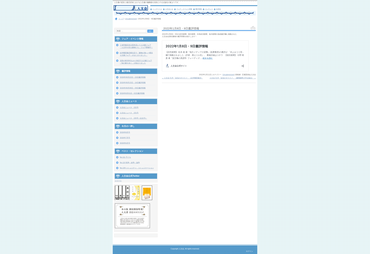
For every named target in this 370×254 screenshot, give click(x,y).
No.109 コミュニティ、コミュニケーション (137, 168)
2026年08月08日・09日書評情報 (133, 88)
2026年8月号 (125, 132)
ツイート (118, 181)
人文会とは (169, 9)
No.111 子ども (125, 157)
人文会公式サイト (131, 8)
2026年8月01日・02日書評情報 (132, 93)
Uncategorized (228, 75)
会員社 (218, 9)
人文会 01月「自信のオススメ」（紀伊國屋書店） (182, 78)
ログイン (249, 251)
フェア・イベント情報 (184, 9)
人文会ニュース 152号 (129, 107)
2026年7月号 (125, 138)
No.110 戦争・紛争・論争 (130, 163)
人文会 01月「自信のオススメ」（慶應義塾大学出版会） (233, 78)
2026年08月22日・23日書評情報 (133, 77)
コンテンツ (209, 9)
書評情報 (198, 9)
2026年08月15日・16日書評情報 (133, 83)
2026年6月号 (125, 143)
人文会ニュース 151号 (129, 113)
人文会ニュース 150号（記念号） (133, 118)
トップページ (157, 9)
